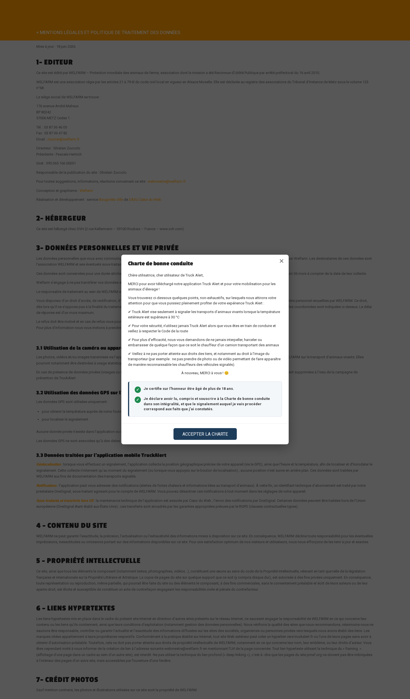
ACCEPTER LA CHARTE (205, 434)
